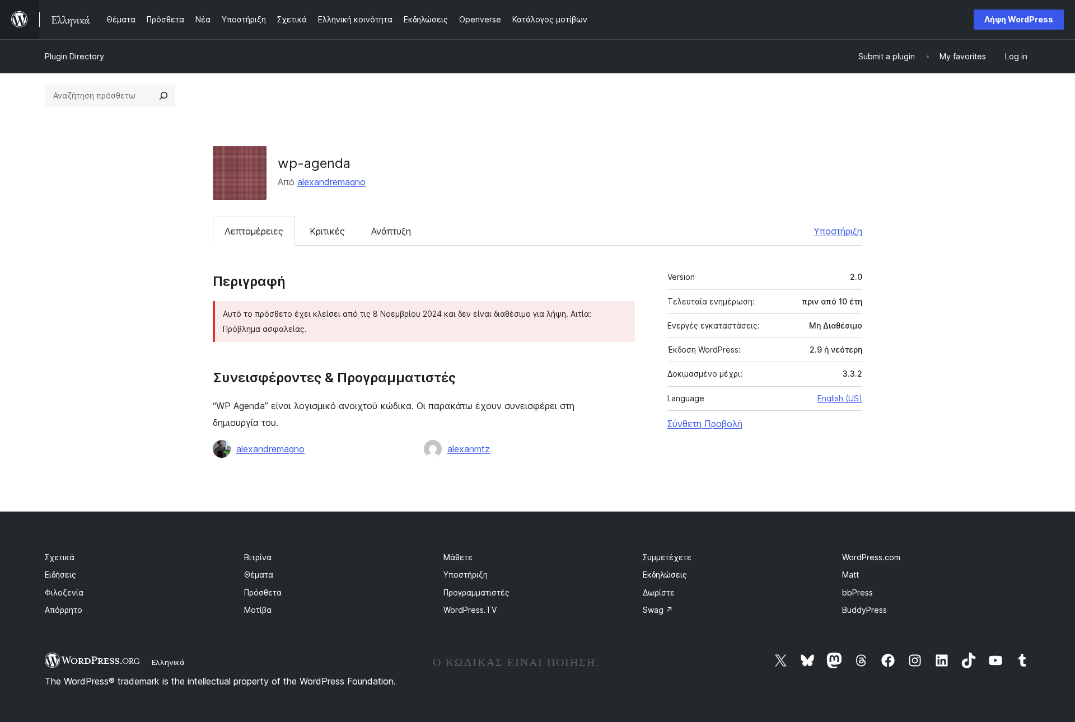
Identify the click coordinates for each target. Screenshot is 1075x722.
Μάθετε (458, 557)
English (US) (839, 398)
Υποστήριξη (838, 231)
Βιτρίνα (258, 557)
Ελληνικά (168, 662)
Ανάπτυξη (391, 231)
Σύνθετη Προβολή (704, 423)
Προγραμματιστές (476, 592)
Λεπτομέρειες (254, 231)
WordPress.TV (470, 610)
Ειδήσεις (60, 574)
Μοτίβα (258, 610)
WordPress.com (871, 557)
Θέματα (258, 574)
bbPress (857, 592)
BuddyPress (864, 610)
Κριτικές (327, 231)
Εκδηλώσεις (665, 574)
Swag (658, 610)
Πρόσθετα (263, 592)
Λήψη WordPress (1018, 19)
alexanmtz (468, 448)
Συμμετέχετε (667, 557)
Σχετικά (59, 557)
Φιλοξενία (64, 592)
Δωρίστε (659, 592)
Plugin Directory (74, 56)
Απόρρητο (63, 610)
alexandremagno (331, 181)
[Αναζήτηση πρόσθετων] (163, 96)
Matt (850, 574)
